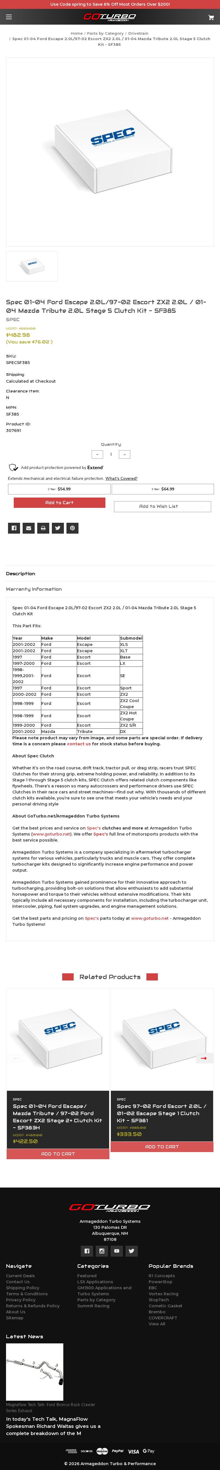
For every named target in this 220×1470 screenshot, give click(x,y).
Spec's (94, 828)
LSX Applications (95, 1281)
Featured (87, 1275)
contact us (79, 743)
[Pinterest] (72, 528)
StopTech (159, 1299)
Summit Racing (93, 1305)
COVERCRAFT (163, 1317)
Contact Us (18, 1281)
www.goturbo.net (51, 834)
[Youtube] (117, 1251)
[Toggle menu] (14, 17)
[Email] (29, 528)
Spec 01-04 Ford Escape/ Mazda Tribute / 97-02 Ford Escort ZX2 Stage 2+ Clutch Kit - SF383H (58, 1117)
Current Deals (20, 1275)
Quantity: (111, 444)
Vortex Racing (163, 1293)
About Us (15, 1311)
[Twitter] (58, 528)
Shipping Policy (22, 1287)
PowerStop (160, 1281)
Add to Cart (58, 1154)
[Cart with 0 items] (193, 15)
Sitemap (14, 1317)
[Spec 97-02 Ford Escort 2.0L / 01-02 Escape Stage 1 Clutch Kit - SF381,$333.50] (162, 1039)
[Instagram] (102, 1251)
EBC (153, 1287)
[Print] (43, 528)
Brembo (157, 1311)
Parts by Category (96, 1299)
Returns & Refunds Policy (33, 1305)
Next (205, 1058)
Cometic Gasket (165, 1305)
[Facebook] (14, 528)
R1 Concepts (162, 1275)
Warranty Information (34, 589)
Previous (15, 1058)
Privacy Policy (21, 1299)
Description (20, 573)
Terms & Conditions (27, 1293)
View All (157, 1323)
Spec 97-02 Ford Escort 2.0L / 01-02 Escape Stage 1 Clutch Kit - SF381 (162, 1113)
